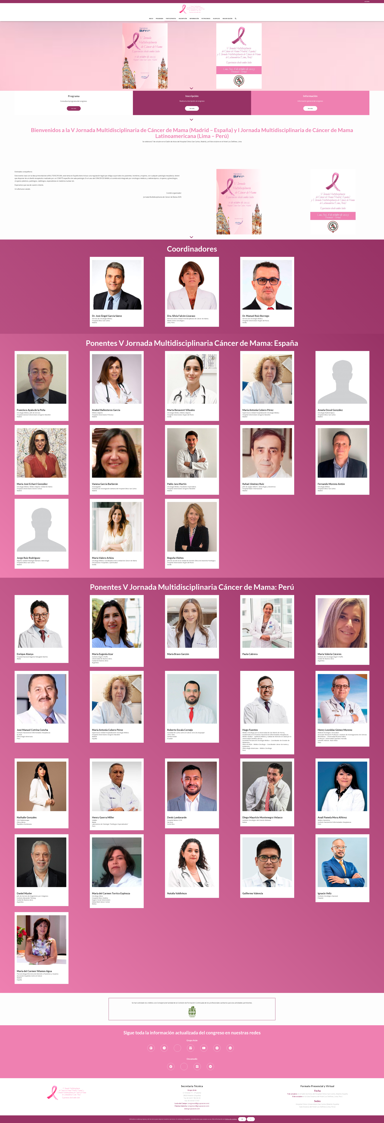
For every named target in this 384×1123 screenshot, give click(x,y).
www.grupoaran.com (192, 1109)
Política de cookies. (231, 1119)
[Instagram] (190, 1048)
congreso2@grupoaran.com (198, 1106)
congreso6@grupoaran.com (198, 1103)
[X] (177, 1048)
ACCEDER (367, 1)
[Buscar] (235, 18)
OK (242, 1119)
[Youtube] (203, 1048)
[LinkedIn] (230, 1048)
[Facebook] (164, 1048)
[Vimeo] (217, 1048)
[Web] (151, 1048)
